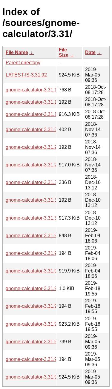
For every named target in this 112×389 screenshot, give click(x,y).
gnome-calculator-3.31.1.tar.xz (37, 114)
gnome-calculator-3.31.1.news (38, 89)
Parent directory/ (23, 62)
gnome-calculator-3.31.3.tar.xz (37, 217)
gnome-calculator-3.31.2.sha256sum (44, 147)
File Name (17, 52)
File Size (63, 52)
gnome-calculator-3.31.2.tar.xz (37, 164)
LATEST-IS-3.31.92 (26, 74)
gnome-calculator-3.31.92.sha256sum (46, 359)
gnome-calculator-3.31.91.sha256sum (46, 306)
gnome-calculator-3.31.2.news (38, 129)
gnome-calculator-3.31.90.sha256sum (46, 253)
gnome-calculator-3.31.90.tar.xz (39, 270)
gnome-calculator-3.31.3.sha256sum (44, 200)
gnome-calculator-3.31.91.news (39, 288)
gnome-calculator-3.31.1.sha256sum (44, 102)
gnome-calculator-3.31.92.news (39, 341)
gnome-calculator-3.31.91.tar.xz (39, 324)
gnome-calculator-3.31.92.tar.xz (39, 376)
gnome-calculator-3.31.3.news (38, 182)
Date (90, 52)
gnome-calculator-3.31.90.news (39, 235)
